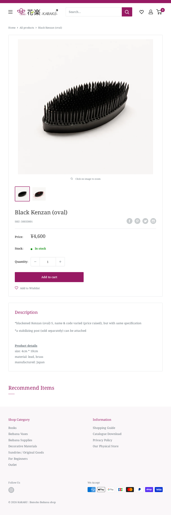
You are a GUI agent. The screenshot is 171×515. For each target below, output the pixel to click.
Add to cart (49, 277)
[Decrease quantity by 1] (35, 261)
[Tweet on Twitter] (145, 221)
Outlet (12, 465)
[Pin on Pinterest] (137, 221)
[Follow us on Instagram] (11, 490)
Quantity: (21, 262)
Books (12, 428)
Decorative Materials (22, 446)
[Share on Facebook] (129, 221)
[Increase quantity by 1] (60, 261)
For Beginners (18, 459)
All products (27, 27)
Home (11, 27)
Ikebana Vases (18, 434)
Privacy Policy (102, 440)
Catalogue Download (107, 434)
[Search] (127, 11)
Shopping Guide (104, 428)
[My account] (151, 12)
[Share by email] (153, 221)
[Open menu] (10, 12)
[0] (159, 11)
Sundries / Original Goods (26, 452)
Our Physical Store (105, 446)
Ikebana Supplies (20, 440)
